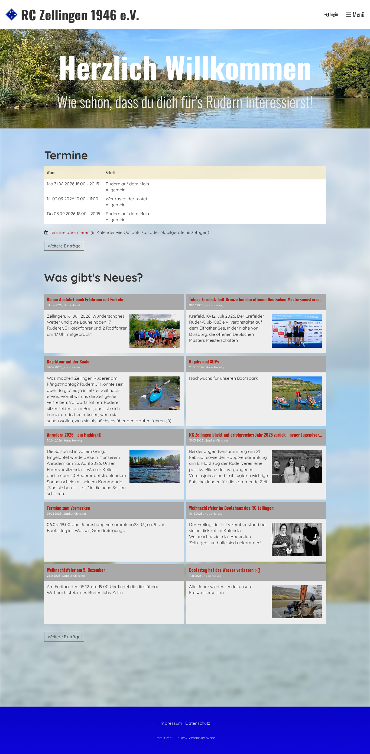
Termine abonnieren (69, 232)
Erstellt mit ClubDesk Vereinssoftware (185, 738)
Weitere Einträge (64, 246)
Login (334, 14)
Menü (358, 14)
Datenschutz (197, 723)
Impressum (171, 723)
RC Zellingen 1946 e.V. (80, 14)
